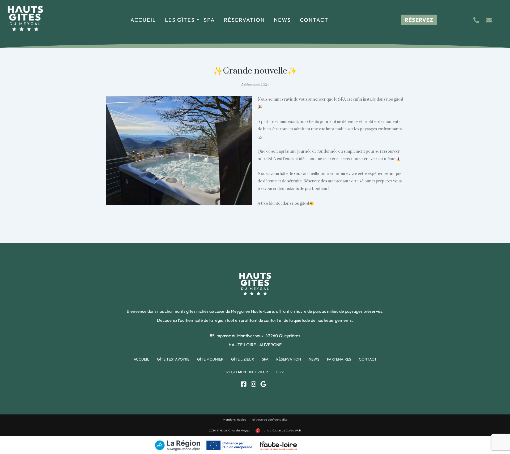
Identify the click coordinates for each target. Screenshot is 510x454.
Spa (209, 19)
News (282, 19)
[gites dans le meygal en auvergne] (25, 18)
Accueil (143, 19)
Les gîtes (180, 19)
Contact (314, 19)
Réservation (244, 19)
